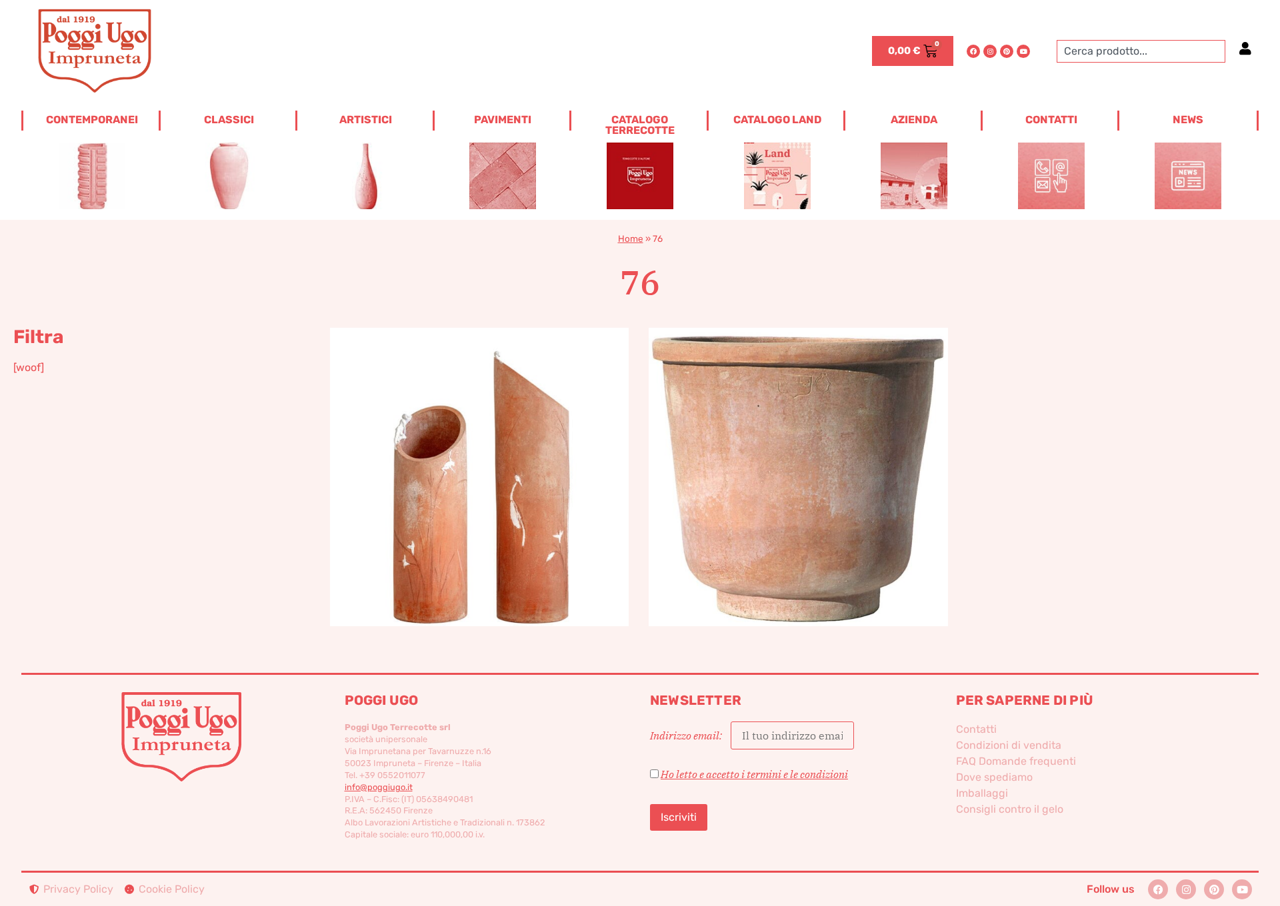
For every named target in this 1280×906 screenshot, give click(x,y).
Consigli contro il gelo (1009, 809)
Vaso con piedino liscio (798, 454)
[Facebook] (973, 51)
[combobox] (1141, 51)
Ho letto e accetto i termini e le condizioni (754, 774)
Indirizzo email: (687, 735)
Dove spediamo (994, 777)
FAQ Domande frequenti (1016, 761)
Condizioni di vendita (1008, 745)
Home (630, 238)
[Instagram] (990, 51)
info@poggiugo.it (379, 787)
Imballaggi (982, 793)
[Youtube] (1023, 51)
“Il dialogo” (479, 454)
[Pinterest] (1006, 51)
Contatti (976, 729)
